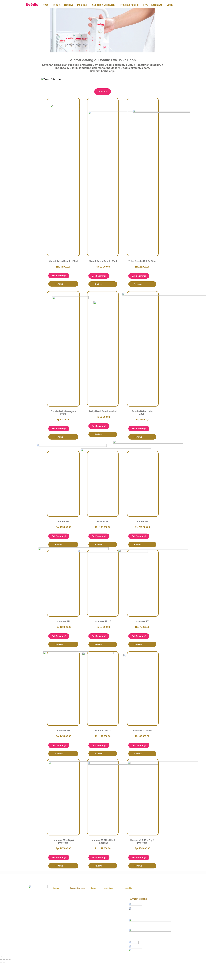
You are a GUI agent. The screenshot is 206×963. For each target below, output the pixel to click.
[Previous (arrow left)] (1, 962)
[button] (102, 82)
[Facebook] (145, 888)
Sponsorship (127, 888)
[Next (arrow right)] (4, 962)
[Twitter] (151, 888)
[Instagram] (162, 888)
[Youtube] (156, 888)
